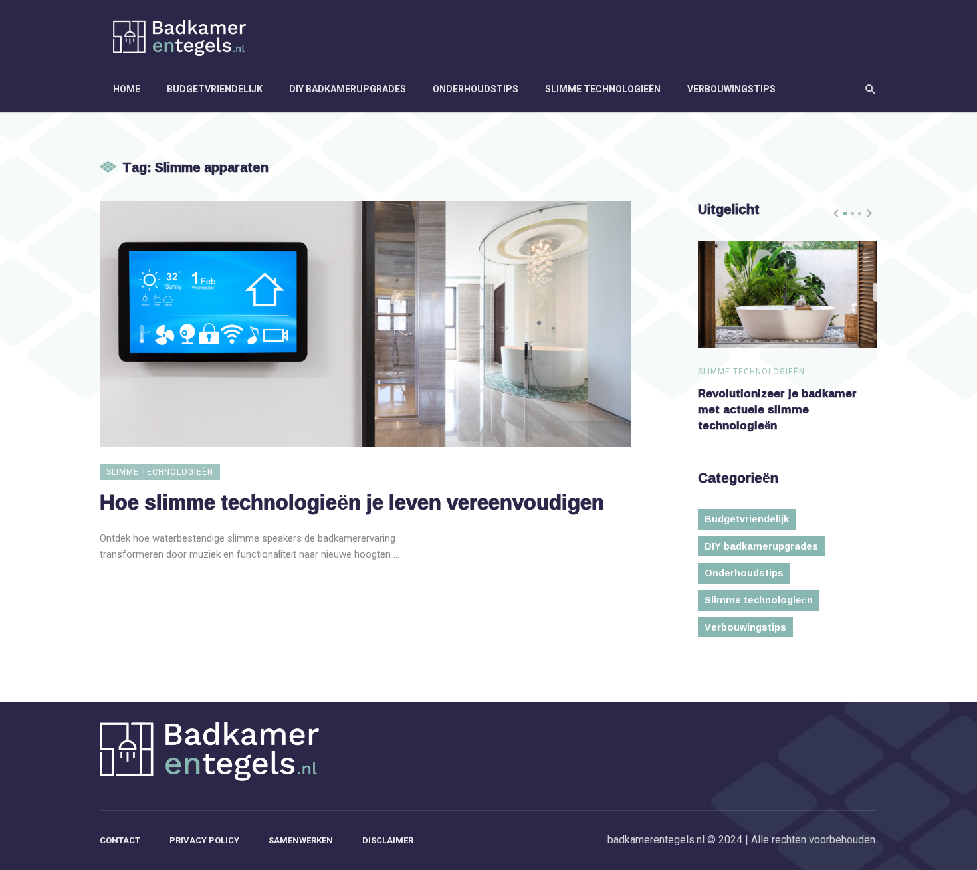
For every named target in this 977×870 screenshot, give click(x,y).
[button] (845, 213)
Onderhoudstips (475, 89)
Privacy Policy (204, 840)
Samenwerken (301, 840)
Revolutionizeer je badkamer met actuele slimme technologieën (777, 409)
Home (126, 89)
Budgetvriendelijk (215, 89)
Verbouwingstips (731, 89)
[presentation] (836, 213)
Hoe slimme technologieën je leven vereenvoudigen (352, 502)
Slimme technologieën (603, 89)
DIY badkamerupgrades (347, 89)
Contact (120, 840)
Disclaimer (387, 840)
